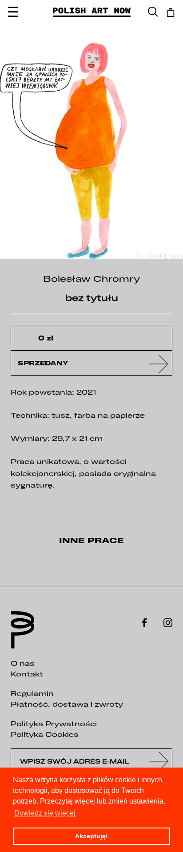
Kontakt (27, 674)
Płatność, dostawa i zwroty (67, 704)
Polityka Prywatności (54, 724)
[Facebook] (144, 622)
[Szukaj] (153, 12)
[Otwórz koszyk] (170, 12)
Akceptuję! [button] (91, 836)
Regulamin (32, 693)
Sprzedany (43, 363)
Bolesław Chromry (91, 278)
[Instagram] (167, 622)
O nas (23, 663)
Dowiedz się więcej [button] (45, 813)
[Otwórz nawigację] (13, 12)
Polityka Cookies (45, 734)
